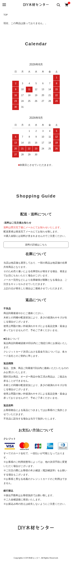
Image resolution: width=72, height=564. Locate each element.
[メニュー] (4, 5)
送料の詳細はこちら (36, 244)
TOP (5, 15)
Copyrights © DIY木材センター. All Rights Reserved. (36, 558)
